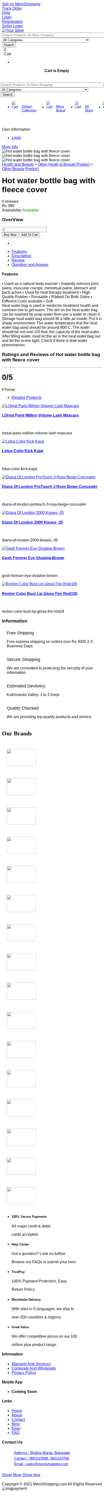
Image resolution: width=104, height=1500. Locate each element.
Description (21, 256)
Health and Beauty (18, 164)
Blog (16, 1424)
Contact (18, 1420)
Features (19, 251)
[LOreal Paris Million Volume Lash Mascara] (40, 406)
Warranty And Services (31, 1364)
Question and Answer (30, 265)
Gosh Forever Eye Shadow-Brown (33, 558)
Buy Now (10, 235)
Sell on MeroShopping (21, 4)
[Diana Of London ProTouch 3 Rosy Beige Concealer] (49, 477)
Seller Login (12, 26)
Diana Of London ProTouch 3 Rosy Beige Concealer (49, 487)
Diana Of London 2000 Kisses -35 (32, 522)
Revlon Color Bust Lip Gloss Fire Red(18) (39, 594)
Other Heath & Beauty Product (64, 164)
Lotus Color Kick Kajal (22, 451)
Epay (16, 1428)
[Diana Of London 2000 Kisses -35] (33, 513)
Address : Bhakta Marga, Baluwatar (42, 1453)
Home (17, 1411)
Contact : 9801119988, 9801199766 (41, 1458)
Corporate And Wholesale (34, 1368)
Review (18, 260)
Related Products (26, 397)
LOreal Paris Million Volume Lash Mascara (40, 415)
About (17, 1415)
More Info (10, 147)
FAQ (15, 1433)
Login (7, 17)
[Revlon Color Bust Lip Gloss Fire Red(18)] (39, 584)
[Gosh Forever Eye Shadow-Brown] (33, 548)
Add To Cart (29, 235)
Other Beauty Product (20, 169)
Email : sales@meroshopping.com (41, 1464)
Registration (12, 21)
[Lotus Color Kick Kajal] (23, 441)
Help (6, 13)
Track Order (12, 8)
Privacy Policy (24, 1373)
